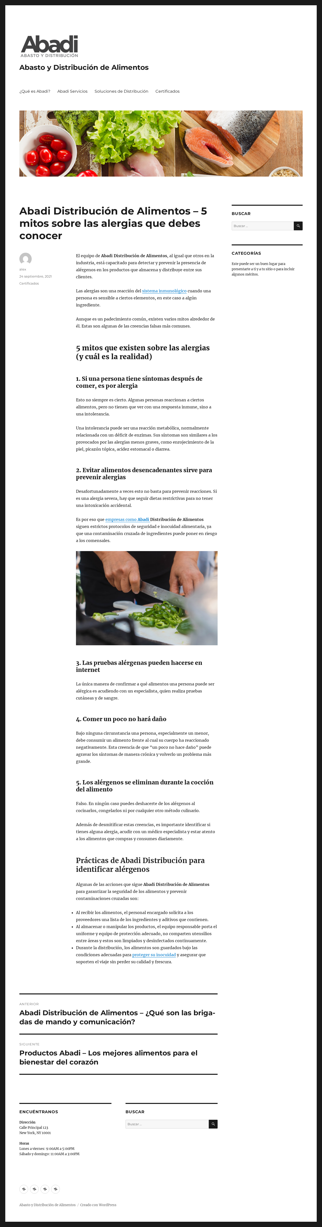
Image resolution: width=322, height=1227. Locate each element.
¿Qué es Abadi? (34, 91)
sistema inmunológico (164, 290)
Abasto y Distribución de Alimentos (84, 67)
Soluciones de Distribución (121, 91)
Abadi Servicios (72, 91)
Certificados (167, 91)
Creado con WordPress (98, 1205)
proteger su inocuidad (154, 954)
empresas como (127, 519)
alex (22, 269)
